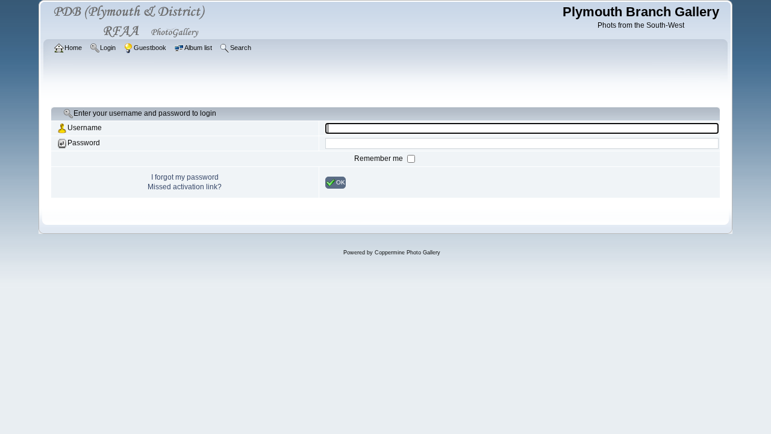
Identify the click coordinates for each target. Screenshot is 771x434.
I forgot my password (185, 177)
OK (340, 181)
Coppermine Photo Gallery (407, 253)
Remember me (379, 158)
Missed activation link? (185, 187)
